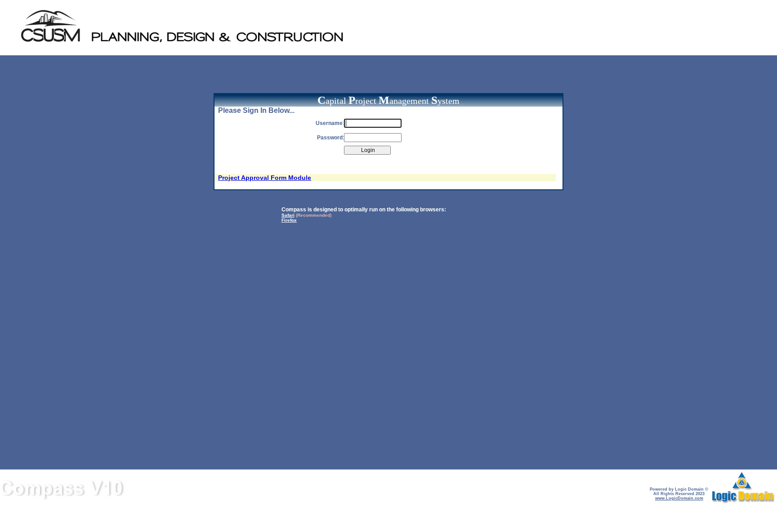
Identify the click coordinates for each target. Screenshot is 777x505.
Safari (288, 215)
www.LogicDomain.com (679, 498)
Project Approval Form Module (264, 177)
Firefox (289, 220)
